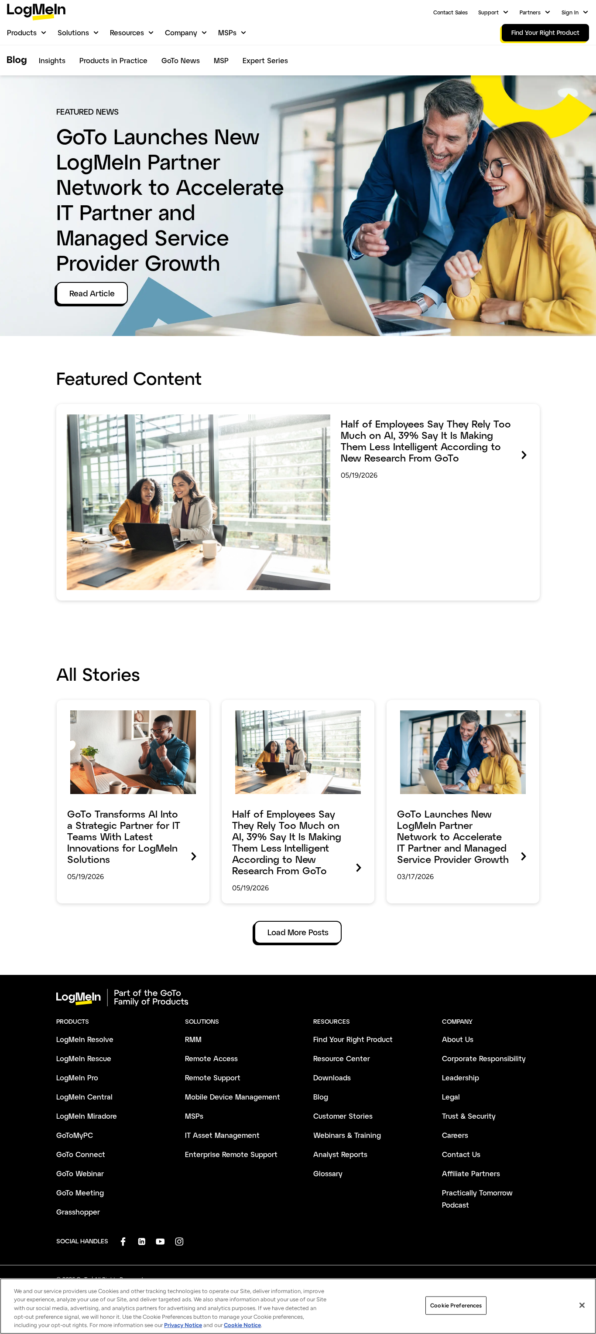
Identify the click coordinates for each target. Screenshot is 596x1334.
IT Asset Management (222, 1135)
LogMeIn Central (84, 1097)
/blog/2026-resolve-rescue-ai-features (125, 706)
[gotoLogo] (36, 11)
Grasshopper (78, 1212)
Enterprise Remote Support (231, 1154)
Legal (451, 1097)
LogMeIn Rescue (83, 1058)
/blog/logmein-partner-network (442, 706)
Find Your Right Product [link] (545, 32)
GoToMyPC (74, 1135)
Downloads (332, 1077)
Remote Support (212, 1077)
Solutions (73, 32)
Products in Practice (113, 60)
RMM (193, 1039)
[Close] (582, 1305)
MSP (221, 60)
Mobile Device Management (232, 1097)
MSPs (227, 32)
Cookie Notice (242, 1325)
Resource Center (341, 1058)
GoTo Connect (80, 1154)
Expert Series (265, 60)
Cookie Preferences (456, 1305)
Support (488, 12)
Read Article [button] (92, 293)
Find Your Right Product (353, 1039)
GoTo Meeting (80, 1192)
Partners (530, 12)
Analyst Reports (340, 1154)
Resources (127, 32)
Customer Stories (343, 1116)
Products (22, 32)
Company (181, 32)
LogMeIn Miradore (86, 1116)
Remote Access (211, 1058)
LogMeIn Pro (77, 1077)
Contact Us (461, 1154)
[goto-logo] (298, 997)
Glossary (328, 1173)
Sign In (570, 12)
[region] (298, 1306)
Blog (320, 1097)
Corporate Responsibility (484, 1058)
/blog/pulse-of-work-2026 (103, 410)
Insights (52, 60)
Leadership (460, 1077)
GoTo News (180, 60)
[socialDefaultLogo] (123, 1241)
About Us (457, 1039)
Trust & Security (469, 1116)
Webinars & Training (347, 1135)
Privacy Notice (183, 1325)
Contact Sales (450, 12)
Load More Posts (298, 932)
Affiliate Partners (471, 1173)
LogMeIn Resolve (84, 1039)
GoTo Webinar (80, 1173)
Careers (455, 1135)
